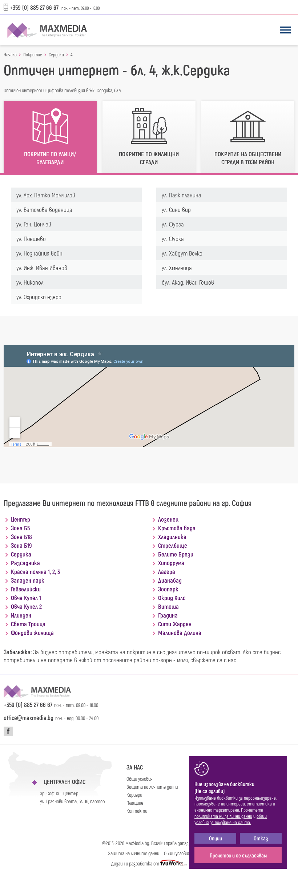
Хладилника (172, 536)
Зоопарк (168, 588)
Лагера (166, 571)
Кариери (134, 795)
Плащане (134, 803)
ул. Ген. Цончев (33, 224)
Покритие (32, 54)
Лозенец (168, 519)
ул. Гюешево (31, 238)
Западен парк (27, 580)
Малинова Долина (179, 632)
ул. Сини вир (176, 209)
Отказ (261, 838)
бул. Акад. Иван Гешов (188, 282)
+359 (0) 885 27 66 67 (34, 7)
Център (20, 519)
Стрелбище (172, 545)
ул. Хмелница (177, 267)
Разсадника (25, 562)
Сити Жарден (175, 623)
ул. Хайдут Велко (182, 253)
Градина (168, 615)
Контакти (136, 811)
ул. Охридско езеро (38, 296)
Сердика (56, 54)
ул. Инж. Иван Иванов (41, 267)
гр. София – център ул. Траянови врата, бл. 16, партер (72, 797)
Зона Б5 (20, 527)
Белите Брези (175, 554)
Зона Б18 (21, 536)
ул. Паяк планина (181, 194)
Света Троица (28, 623)
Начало (10, 54)
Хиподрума (171, 562)
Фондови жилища (32, 632)
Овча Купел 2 (26, 606)
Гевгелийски (26, 588)
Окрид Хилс (171, 597)
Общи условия (139, 779)
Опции (215, 838)
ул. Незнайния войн (39, 253)
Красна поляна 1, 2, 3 (35, 571)
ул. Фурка (173, 238)
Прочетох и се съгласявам (238, 855)
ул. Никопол (29, 282)
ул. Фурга (173, 224)
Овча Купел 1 (26, 597)
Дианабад (170, 580)
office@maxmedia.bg (28, 717)
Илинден (21, 615)
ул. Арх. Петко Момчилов (45, 194)
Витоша (168, 606)
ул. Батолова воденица (44, 209)
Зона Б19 (21, 545)
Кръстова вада (177, 527)
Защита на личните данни (152, 787)
